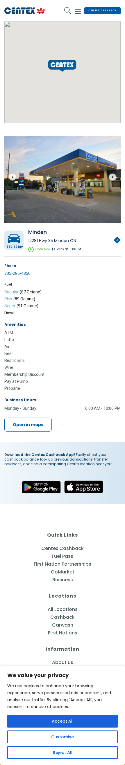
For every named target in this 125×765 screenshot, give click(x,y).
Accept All (63, 721)
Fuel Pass (62, 556)
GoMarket (62, 572)
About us (62, 662)
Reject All (62, 752)
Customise (62, 737)
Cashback (62, 617)
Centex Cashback (102, 10)
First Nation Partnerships (62, 564)
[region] (62, 715)
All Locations (63, 609)
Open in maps (28, 424)
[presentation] (12, 177)
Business (62, 579)
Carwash (62, 625)
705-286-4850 (17, 273)
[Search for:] (68, 10)
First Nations (62, 632)
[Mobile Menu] (78, 10)
